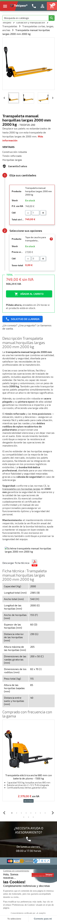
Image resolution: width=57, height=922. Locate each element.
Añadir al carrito (29, 294)
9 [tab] (23, 817)
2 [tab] (16, 813)
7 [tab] (40, 813)
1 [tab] (11, 813)
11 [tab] (33, 817)
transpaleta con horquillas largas (21, 488)
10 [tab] (28, 817)
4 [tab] (26, 813)
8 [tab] (45, 813)
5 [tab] (30, 813)
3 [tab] (21, 813)
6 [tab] (35, 813)
